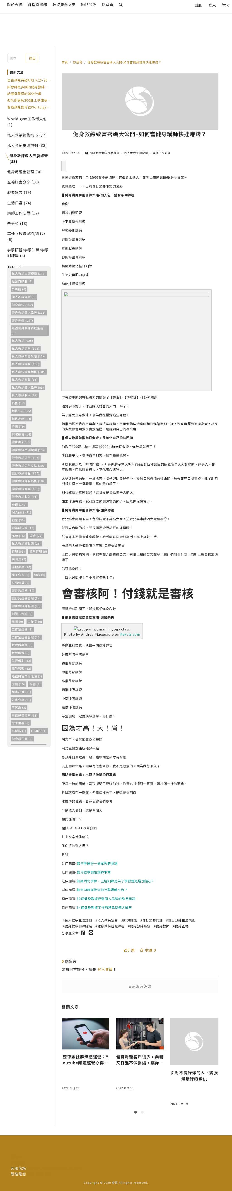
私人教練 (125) (22, 340)
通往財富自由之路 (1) (27, 676)
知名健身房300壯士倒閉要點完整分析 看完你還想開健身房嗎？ (29, 100)
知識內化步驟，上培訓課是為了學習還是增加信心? (115, 880)
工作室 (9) (35, 621)
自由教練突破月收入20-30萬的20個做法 (29, 80)
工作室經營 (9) (22, 629)
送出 (32, 58)
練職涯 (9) (19, 559)
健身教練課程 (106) (25, 473)
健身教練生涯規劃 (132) (29, 450)
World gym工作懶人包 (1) (27, 121)
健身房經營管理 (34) (26, 598)
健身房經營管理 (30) (25, 171)
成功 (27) (36, 536)
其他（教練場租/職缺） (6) (27, 236)
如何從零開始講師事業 (94, 872)
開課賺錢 (130, 920)
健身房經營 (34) (23, 590)
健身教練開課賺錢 (78, 926)
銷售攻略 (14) (21, 418)
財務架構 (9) (20, 582)
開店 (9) (39, 575)
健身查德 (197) (22, 320)
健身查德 (181, 926)
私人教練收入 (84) (25, 395)
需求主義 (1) (20, 723)
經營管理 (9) (38, 551)
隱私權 (16, 1156)
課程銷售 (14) (21, 434)
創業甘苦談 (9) (22, 613)
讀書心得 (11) (21, 692)
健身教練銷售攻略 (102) (29, 465)
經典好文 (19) (19, 192)
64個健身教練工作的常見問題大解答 (104, 907)
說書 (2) (35, 684)
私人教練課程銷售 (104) (29, 372)
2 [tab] (143, 1113)
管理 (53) (18, 551)
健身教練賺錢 (140, 926)
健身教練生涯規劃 (181, 920)
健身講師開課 (152, 920)
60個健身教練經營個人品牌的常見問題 (106, 898)
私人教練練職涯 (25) (26, 543)
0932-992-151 (39, 1174)
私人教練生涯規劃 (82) (27, 145)
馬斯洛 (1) (19, 731)
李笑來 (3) (19, 707)
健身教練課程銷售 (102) (29, 481)
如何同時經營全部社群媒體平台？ (102, 889)
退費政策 (18, 1162)
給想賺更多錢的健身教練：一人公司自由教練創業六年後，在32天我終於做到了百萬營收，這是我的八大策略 (28, 86)
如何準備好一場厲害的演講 (97, 863)
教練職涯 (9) (20, 653)
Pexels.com (130, 634)
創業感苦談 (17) (23, 528)
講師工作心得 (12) (23, 213)
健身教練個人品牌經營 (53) (29, 158)
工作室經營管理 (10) (26, 637)
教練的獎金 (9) (22, 645)
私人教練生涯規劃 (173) (29, 273)
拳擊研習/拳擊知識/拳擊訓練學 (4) (28, 252)
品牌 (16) (18, 536)
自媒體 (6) (19, 289)
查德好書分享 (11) (25, 715)
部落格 (77, 62)
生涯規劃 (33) (21, 660)
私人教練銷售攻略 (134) (29, 356)
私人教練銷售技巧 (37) (27, 135)
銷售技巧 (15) (21, 411)
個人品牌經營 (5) (24, 297)
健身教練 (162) (22, 305)
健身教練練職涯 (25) (26, 606)
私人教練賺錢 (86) (25, 379)
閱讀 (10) (18, 684)
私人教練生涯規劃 (136, 153)
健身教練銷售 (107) (25, 457)
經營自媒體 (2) (22, 281)
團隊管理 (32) (21, 668)
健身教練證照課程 (111, 926)
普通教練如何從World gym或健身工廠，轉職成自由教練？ (28, 107)
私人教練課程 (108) (25, 364)
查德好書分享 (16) (23, 182)
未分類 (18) (17, 223)
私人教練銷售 (107, 920)
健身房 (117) (21, 442)
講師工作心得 (161, 153)
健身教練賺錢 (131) (25, 489)
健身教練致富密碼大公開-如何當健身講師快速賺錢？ (124, 62)
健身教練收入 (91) (25, 496)
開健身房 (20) (21, 567)
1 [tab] (136, 1113)
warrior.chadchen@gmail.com (54, 1168)
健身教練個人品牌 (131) (29, 312)
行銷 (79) (18, 426)
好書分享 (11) (21, 700)
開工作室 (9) (20, 575)
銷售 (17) (18, 403)
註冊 (199, 5)
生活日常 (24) (19, 202)
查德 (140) (19, 504)
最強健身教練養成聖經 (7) (28, 330)
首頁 (65, 62)
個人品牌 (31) (21, 512)
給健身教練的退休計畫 (24, 93)
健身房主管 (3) (22, 738)
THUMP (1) (39, 731)
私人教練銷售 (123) (25, 348)
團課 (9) (17, 621)
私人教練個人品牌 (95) (28, 387)
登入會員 (105, 969)
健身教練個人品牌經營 (105, 153)
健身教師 (162, 926)
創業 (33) (18, 520)
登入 (212, 5)
